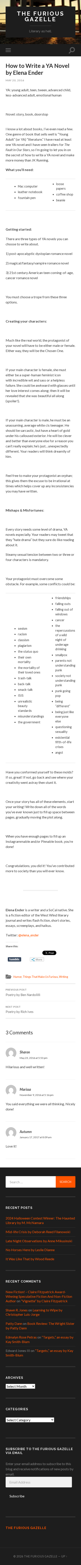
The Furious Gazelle (40, 16)
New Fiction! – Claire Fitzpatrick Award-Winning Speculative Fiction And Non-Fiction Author (39, 1296)
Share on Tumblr (14, 959)
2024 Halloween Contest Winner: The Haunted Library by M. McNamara (40, 1220)
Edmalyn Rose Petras (21, 1337)
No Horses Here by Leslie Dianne (30, 1250)
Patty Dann (14, 1323)
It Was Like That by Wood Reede (30, 1259)
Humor (17, 976)
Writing (63, 976)
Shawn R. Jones (17, 1310)
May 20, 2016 (15, 80)
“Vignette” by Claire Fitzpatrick (44, 1301)
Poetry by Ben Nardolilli (23, 992)
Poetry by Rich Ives (19, 1010)
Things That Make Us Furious (40, 976)
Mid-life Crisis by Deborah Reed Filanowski (38, 1232)
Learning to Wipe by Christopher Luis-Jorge (34, 1312)
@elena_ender (28, 935)
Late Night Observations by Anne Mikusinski (39, 1241)
